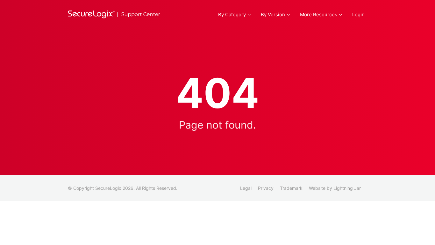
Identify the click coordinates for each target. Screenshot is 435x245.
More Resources (318, 14)
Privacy (266, 188)
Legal (246, 188)
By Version (273, 14)
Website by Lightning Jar (335, 188)
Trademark (291, 188)
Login (358, 14)
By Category (232, 14)
